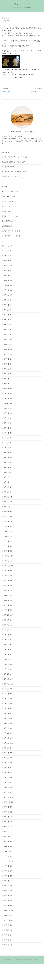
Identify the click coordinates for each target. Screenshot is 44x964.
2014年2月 (5, 605)
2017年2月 (5, 443)
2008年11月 (6, 915)
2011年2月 (5, 782)
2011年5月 (5, 767)
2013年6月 (5, 644)
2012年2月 (5, 723)
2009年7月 (5, 876)
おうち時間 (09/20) (8, 167)
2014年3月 (5, 600)
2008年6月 (5, 940)
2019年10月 (6, 295)
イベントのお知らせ (8, 191)
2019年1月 (5, 329)
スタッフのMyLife (8, 206)
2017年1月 (5, 447)
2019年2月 (5, 324)
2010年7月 (5, 817)
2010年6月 (5, 822)
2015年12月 (6, 497)
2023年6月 (5, 251)
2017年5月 (5, 428)
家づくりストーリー (8, 216)
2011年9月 (5, 748)
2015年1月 (5, 551)
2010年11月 (6, 797)
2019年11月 (6, 290)
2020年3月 (5, 270)
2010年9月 (5, 807)
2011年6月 (5, 762)
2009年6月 (5, 881)
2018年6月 (5, 364)
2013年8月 (5, 634)
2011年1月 (5, 787)
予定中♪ (7, 21)
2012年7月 (5, 698)
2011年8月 (5, 753)
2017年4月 (5, 433)
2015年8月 (5, 516)
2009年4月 (5, 890)
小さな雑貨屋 (6, 221)
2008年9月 (5, 925)
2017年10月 (6, 403)
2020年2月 (5, 275)
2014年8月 (5, 575)
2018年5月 (5, 369)
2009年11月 (6, 856)
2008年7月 (5, 935)
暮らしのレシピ (22, 4)
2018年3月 (5, 379)
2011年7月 (5, 758)
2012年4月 (5, 713)
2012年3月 (5, 718)
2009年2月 (5, 900)
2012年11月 (6, 679)
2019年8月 (5, 305)
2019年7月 (5, 310)
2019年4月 (5, 319)
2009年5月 (5, 885)
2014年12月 (6, 556)
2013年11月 (6, 620)
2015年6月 (5, 526)
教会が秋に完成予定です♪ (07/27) (13, 162)
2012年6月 (5, 703)
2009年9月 (5, 866)
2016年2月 (5, 487)
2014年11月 (6, 561)
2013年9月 (5, 630)
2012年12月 (6, 674)
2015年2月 (5, 546)
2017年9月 (5, 408)
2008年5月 (5, 945)
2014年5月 (5, 590)
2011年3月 (5, 777)
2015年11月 (6, 502)
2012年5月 (5, 708)
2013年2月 (5, 664)
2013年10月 (6, 625)
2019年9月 (5, 300)
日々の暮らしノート (8, 236)
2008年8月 (5, 930)
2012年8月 (5, 694)
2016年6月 (5, 477)
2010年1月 (5, 846)
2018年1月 (5, 388)
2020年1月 (5, 280)
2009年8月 (5, 871)
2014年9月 (5, 570)
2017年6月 (5, 423)
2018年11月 (6, 339)
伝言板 (4, 211)
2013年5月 (5, 649)
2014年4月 (5, 595)
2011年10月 (6, 743)
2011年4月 (5, 772)
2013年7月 (5, 639)
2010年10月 (6, 802)
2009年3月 (5, 895)
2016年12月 (6, 452)
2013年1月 (5, 669)
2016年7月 (5, 472)
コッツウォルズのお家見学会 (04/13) (14, 171)
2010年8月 (5, 812)
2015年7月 (5, 521)
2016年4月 (5, 482)
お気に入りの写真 (8, 201)
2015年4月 (5, 536)
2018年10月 (6, 344)
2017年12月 (6, 393)
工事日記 (5, 226)
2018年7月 (5, 359)
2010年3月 (5, 836)
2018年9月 (5, 349)
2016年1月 (5, 492)
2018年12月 (6, 334)
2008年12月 (6, 910)
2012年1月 (5, 728)
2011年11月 (6, 738)
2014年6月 (5, 585)
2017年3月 (5, 438)
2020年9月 (5, 260)
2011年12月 (6, 733)
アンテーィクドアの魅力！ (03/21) (13, 176)
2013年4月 (5, 654)
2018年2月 (5, 383)
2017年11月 (6, 398)
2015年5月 (5, 531)
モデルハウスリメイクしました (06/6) (15, 157)
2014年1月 (5, 610)
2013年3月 (5, 659)
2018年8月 (5, 354)
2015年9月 (5, 511)
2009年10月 (6, 861)
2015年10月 (6, 507)
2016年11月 (6, 457)
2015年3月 (5, 541)
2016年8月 (5, 467)
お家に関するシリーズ (9, 196)
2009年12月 (6, 851)
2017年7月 (5, 418)
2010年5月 (5, 826)
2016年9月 (5, 462)
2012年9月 (5, 689)
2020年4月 (5, 265)
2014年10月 (6, 566)
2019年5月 (5, 315)
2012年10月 (6, 684)
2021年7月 (5, 255)
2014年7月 (5, 580)
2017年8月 (5, 413)
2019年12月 (6, 285)
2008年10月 (6, 920)
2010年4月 (5, 831)
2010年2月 (5, 841)
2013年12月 (6, 615)
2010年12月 (6, 792)
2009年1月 (5, 905)
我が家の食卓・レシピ (9, 231)
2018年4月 (5, 374)
